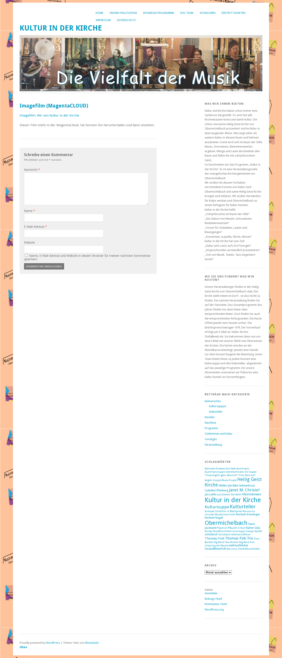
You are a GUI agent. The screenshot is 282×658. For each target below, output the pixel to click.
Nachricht (32, 169)
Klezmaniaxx (251, 494)
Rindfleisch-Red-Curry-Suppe (229, 531)
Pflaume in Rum (236, 528)
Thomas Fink (214, 538)
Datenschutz (126, 20)
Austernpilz (242, 468)
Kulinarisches (213, 401)
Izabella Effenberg (216, 490)
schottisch (211, 534)
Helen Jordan (228, 485)
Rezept (209, 531)
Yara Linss (232, 548)
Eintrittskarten (233, 13)
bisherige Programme (158, 13)
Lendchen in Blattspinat (228, 511)
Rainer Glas (253, 527)
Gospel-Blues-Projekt (225, 480)
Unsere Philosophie (123, 13)
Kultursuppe (217, 506)
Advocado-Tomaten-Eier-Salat (220, 468)
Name (29, 211)
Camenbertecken (235, 471)
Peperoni (222, 528)
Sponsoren (207, 13)
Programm (211, 428)
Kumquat (210, 511)
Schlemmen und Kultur (219, 433)
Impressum (103, 20)
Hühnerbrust (247, 485)
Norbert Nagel (214, 517)
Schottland (224, 534)
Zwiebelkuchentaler (249, 548)
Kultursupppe (217, 406)
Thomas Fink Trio (239, 538)
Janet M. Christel (244, 490)
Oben (23, 647)
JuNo (213, 494)
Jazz (207, 494)
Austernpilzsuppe (215, 471)
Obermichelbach (226, 522)
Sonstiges (211, 439)
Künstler (210, 417)
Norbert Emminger (248, 514)
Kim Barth (236, 494)
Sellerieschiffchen (241, 534)
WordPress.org (214, 609)
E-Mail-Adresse (35, 226)
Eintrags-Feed (213, 598)
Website (29, 242)
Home (99, 13)
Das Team (186, 13)
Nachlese (210, 422)
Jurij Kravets (223, 494)
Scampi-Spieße (254, 531)
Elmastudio (92, 642)
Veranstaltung (213, 444)
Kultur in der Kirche (61, 28)
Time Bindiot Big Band (236, 542)
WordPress (53, 642)
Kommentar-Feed (216, 604)
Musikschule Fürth (225, 514)
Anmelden (211, 593)
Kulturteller (216, 411)
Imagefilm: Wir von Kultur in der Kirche (49, 115)
